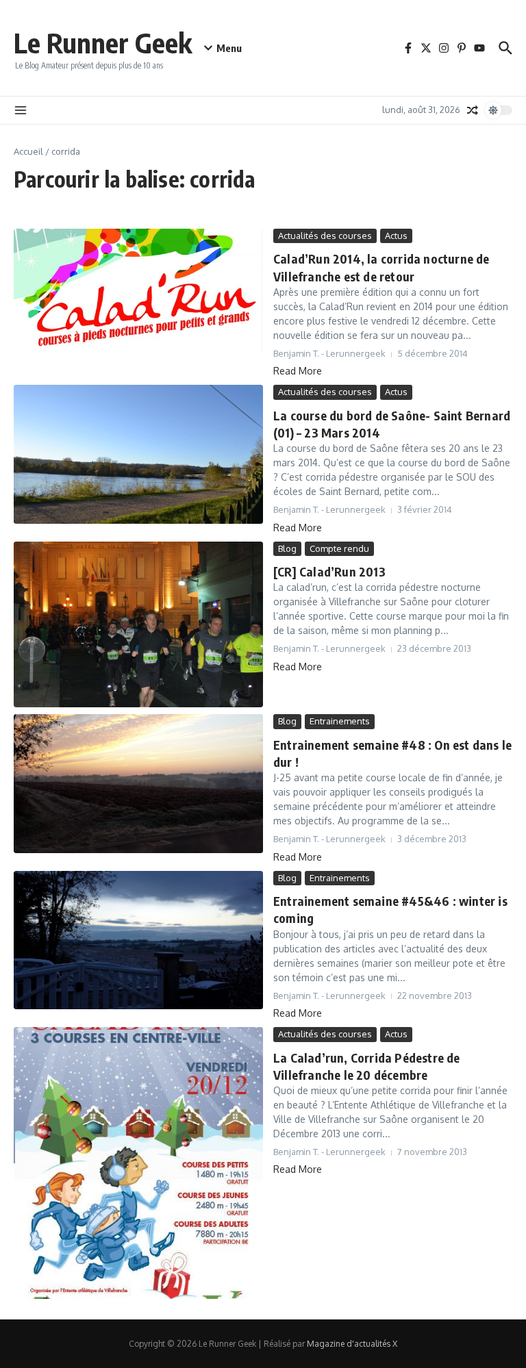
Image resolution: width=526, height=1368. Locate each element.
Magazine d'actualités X (352, 1344)
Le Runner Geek (103, 42)
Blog (287, 548)
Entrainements (340, 720)
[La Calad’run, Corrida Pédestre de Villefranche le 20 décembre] (138, 1163)
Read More (297, 371)
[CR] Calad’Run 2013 (329, 571)
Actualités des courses (325, 235)
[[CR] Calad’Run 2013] (138, 625)
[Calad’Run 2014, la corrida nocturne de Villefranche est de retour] (138, 291)
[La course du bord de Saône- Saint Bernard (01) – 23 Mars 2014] (138, 454)
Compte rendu (339, 548)
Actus (396, 235)
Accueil (28, 151)
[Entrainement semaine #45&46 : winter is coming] (138, 940)
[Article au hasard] (472, 110)
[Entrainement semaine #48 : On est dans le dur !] (138, 783)
